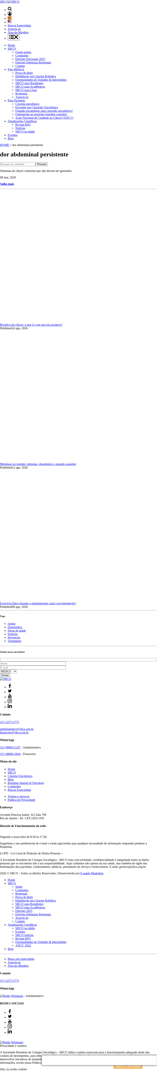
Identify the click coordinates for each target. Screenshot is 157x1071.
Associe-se (14, 29)
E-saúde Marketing (91, 873)
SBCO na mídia (25, 131)
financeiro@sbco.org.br (14, 732)
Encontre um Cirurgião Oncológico (36, 107)
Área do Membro (18, 32)
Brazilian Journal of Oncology (26, 783)
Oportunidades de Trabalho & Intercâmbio (40, 79)
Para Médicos (16, 69)
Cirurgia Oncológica (20, 776)
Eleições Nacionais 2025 (30, 59)
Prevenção (14, 637)
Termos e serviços (18, 796)
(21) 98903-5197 (10, 747)
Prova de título (24, 72)
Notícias (20, 128)
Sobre (18, 886)
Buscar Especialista (19, 25)
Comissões (21, 55)
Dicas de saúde (17, 630)
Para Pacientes (16, 100)
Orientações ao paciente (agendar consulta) (41, 114)
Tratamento (14, 641)
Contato (20, 66)
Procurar (41, 164)
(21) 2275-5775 (9, 722)
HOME (4, 145)
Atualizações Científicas (22, 121)
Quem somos (23, 52)
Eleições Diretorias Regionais (33, 62)
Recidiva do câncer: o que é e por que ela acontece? (31, 324)
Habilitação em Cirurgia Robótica (35, 76)
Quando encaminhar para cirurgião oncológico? (44, 110)
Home (11, 45)
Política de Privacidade (21, 799)
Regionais (21, 93)
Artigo (12, 623)
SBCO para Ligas (26, 90)
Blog (11, 138)
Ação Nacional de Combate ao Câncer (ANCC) (44, 117)
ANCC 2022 (23, 945)
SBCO (12, 48)
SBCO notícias (24, 935)
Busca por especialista (21, 958)
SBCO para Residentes (29, 83)
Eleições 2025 (23, 911)
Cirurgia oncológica (27, 104)
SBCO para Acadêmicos (30, 86)
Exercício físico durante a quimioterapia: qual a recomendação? (38, 603)
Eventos (12, 135)
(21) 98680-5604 (10, 754)
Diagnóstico (15, 627)
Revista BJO (23, 124)
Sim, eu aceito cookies (13, 1069)
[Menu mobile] (14, 37)
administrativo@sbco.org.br (17, 729)
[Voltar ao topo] (1, 1038)
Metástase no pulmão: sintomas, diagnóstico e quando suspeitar (38, 464)
